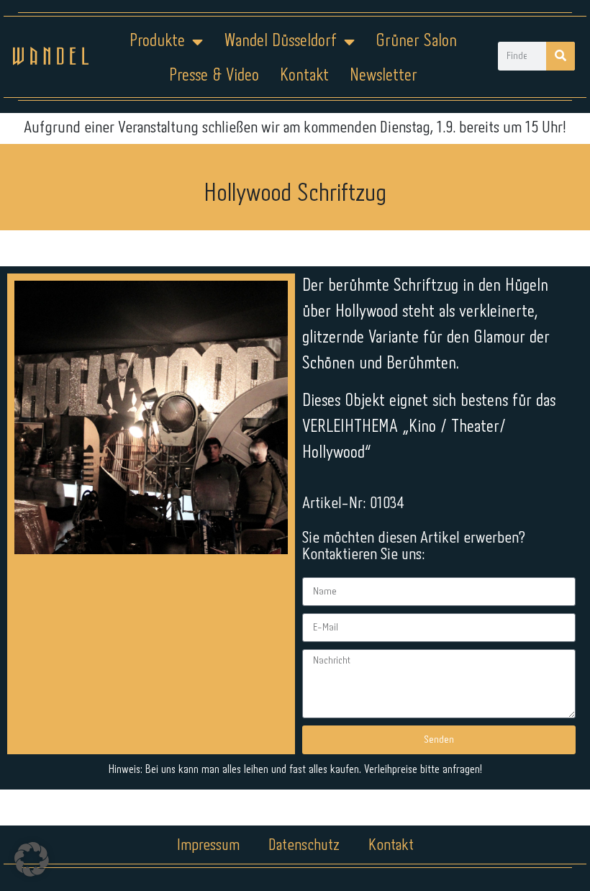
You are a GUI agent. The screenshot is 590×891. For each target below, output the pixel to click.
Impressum (208, 845)
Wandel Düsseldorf (280, 41)
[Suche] (560, 56)
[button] (31, 859)
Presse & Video (214, 75)
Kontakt (304, 75)
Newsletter (383, 75)
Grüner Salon (416, 41)
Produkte (157, 41)
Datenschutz (304, 845)
